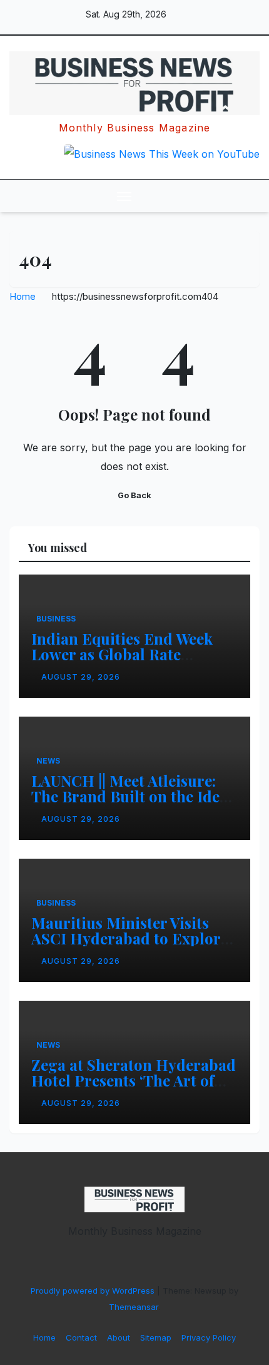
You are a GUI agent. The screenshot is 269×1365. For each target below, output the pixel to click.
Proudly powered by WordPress (94, 1291)
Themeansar (133, 1307)
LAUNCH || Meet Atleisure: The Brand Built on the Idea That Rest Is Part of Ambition (134, 796)
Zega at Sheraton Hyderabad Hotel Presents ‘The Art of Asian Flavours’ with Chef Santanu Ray (133, 1088)
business (56, 618)
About (118, 1337)
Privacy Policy (208, 1337)
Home (22, 296)
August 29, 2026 (80, 677)
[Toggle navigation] (124, 196)
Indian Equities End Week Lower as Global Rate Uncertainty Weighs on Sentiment (122, 661)
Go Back (134, 495)
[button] (224, 196)
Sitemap (155, 1337)
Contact (81, 1337)
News (48, 760)
